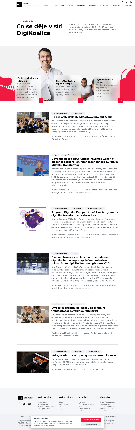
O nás (46, 6)
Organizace (80, 6)
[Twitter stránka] (126, 2)
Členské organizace (86, 404)
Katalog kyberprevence (47, 406)
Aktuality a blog (58, 6)
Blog (80, 406)
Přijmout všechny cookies (91, 419)
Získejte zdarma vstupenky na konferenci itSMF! (83, 355)
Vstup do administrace (106, 417)
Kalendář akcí (64, 404)
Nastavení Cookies (91, 424)
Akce (71, 6)
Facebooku (28, 97)
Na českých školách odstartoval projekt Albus (81, 116)
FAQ (60, 409)
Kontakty (128, 6)
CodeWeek (42, 402)
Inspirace (92, 6)
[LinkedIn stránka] (131, 2)
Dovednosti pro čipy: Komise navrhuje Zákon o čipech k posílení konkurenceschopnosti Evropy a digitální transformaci (84, 161)
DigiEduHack (43, 404)
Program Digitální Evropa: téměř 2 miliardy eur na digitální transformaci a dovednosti (84, 214)
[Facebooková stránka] (118, 2)
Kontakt (82, 402)
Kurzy (61, 406)
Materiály (116, 6)
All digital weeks (44, 409)
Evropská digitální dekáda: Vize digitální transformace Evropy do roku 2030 (78, 309)
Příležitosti (104, 6)
